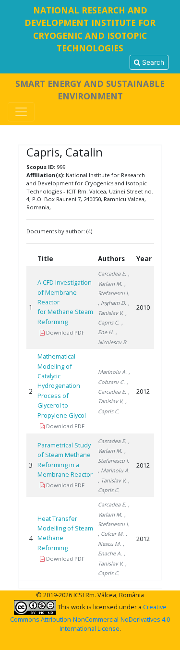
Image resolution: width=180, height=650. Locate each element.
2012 (143, 391)
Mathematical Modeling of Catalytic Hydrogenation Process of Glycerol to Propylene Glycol (61, 385)
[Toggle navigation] (21, 111)
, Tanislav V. (112, 480)
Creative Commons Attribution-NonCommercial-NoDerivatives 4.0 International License (90, 617)
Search (152, 62)
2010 (143, 307)
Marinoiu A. (112, 371)
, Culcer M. (111, 533)
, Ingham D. (112, 302)
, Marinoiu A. (114, 470)
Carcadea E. (112, 273)
